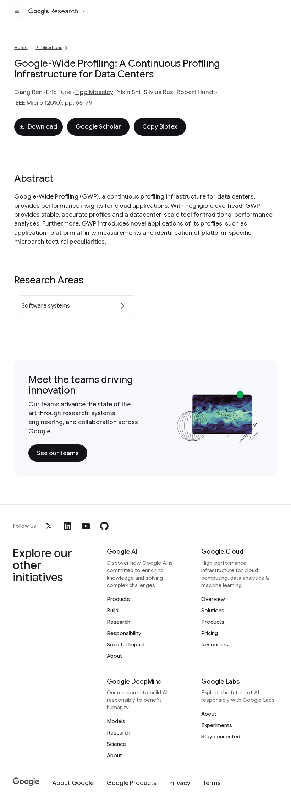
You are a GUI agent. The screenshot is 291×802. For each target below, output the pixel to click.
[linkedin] (67, 526)
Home (21, 47)
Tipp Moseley (94, 92)
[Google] (26, 782)
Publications (48, 47)
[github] (104, 526)
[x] (48, 526)
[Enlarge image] (252, 436)
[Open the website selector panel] (83, 11)
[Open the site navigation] (17, 11)
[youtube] (85, 526)
